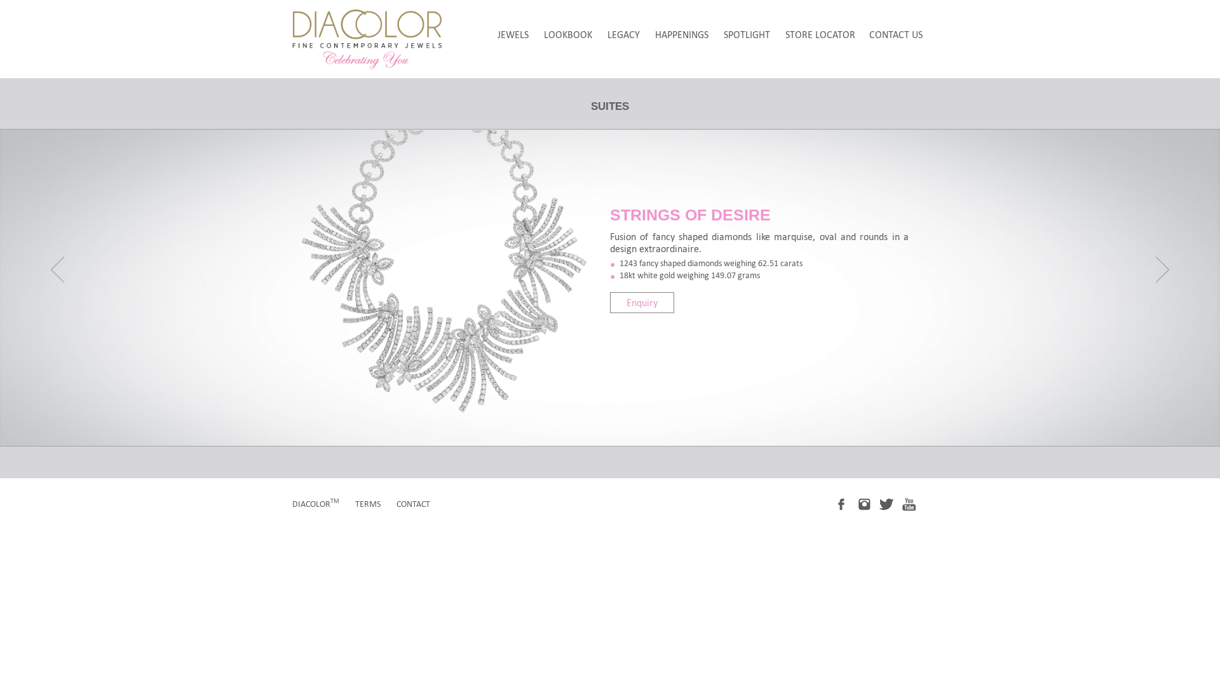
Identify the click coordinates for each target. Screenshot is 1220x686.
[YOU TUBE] (913, 503)
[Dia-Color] (367, 66)
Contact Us (896, 35)
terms (368, 504)
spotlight (747, 35)
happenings (681, 35)
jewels (513, 35)
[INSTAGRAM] (869, 503)
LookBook (568, 35)
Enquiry (642, 303)
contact (413, 504)
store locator (820, 35)
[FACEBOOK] (847, 503)
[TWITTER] (891, 503)
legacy (623, 35)
